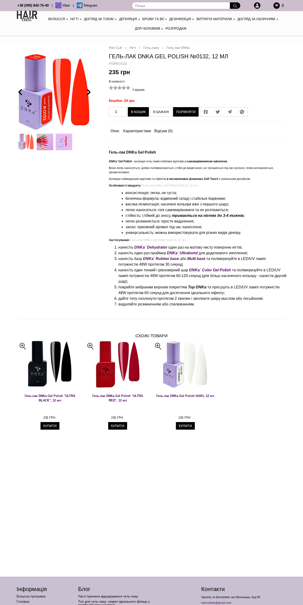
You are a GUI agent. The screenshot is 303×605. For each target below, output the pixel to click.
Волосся (58, 19)
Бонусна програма (31, 596)
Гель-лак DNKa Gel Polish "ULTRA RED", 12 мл (117, 398)
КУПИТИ (50, 426)
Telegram (90, 5)
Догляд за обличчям (257, 19)
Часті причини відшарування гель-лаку (108, 596)
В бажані (161, 112)
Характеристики (137, 131)
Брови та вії (154, 19)
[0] (276, 5)
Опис (115, 131)
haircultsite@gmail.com (216, 603)
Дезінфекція (181, 19)
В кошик (138, 112)
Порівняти (186, 112)
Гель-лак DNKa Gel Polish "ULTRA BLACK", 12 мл (50, 398)
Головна (23, 601)
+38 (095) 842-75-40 (34, 5)
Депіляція (129, 19)
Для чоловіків (149, 28)
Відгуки (163, 131)
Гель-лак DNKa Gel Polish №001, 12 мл (185, 396)
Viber (67, 5)
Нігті (76, 19)
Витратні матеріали (215, 19)
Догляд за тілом (100, 19)
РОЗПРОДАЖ (176, 28)
